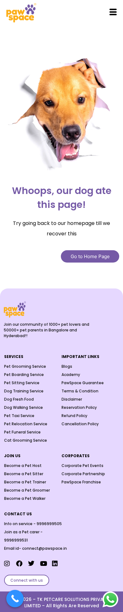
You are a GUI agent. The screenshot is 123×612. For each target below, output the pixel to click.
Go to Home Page (90, 256)
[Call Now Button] (15, 598)
